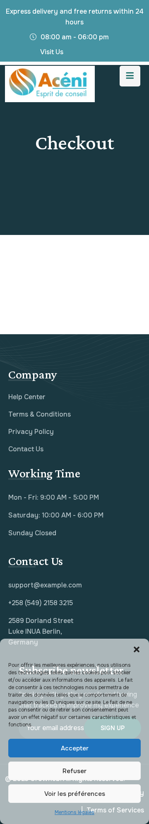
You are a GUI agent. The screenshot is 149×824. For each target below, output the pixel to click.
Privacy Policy (31, 431)
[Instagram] (106, 54)
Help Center (27, 397)
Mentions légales (74, 812)
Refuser (74, 771)
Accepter (75, 748)
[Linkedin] (91, 54)
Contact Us (25, 449)
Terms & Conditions (39, 414)
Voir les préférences (74, 794)
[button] (136, 649)
